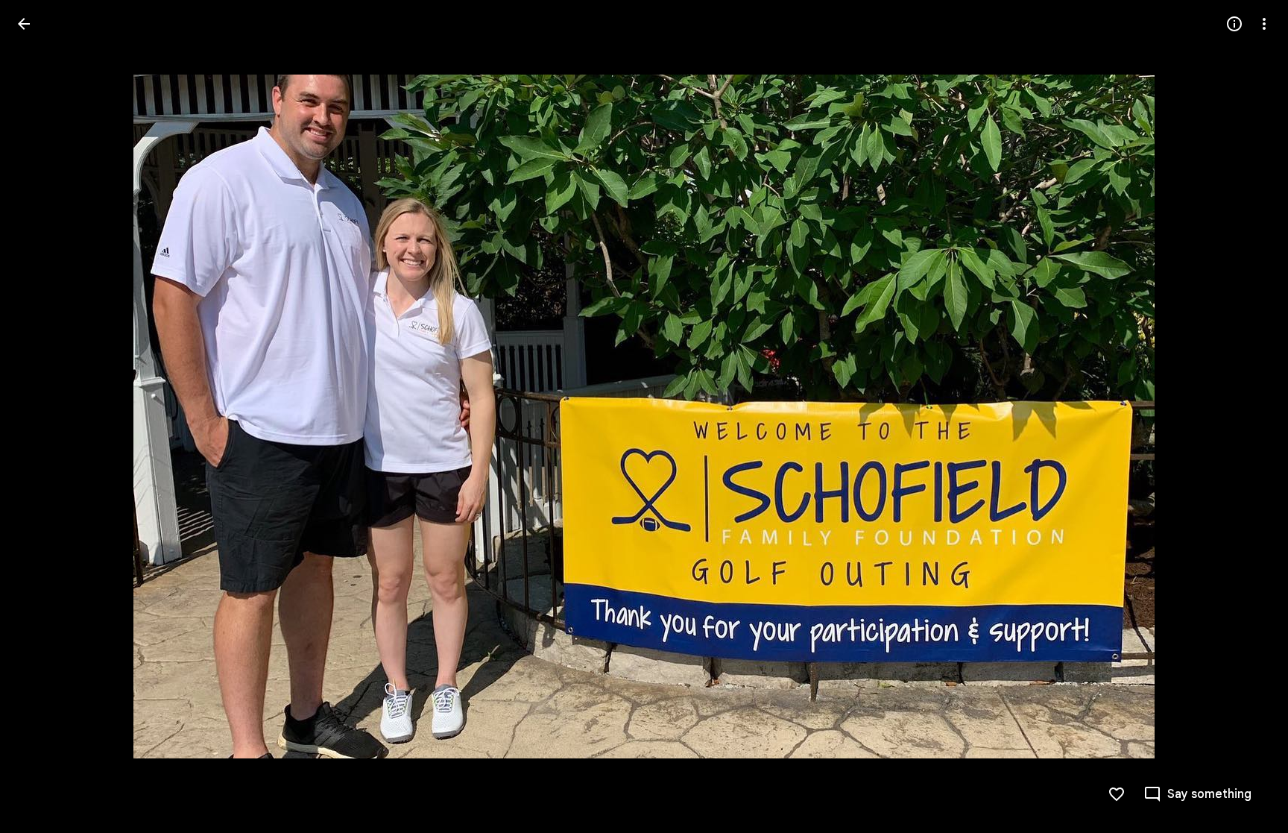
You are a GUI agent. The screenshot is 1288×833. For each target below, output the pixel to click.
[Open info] (1234, 24)
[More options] (1264, 24)
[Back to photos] (24, 24)
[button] (42, 417)
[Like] (1117, 794)
